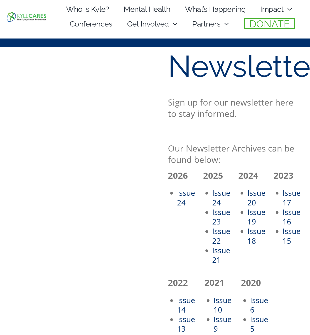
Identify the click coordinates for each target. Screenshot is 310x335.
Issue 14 (186, 305)
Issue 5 (259, 324)
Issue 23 (221, 217)
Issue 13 (186, 324)
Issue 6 (259, 305)
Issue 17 (292, 197)
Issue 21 (221, 255)
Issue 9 (223, 324)
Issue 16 (292, 217)
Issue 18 (256, 236)
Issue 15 (292, 236)
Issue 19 (256, 217)
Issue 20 (256, 197)
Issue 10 (223, 305)
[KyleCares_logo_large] (26, 15)
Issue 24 (186, 197)
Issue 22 (221, 236)
